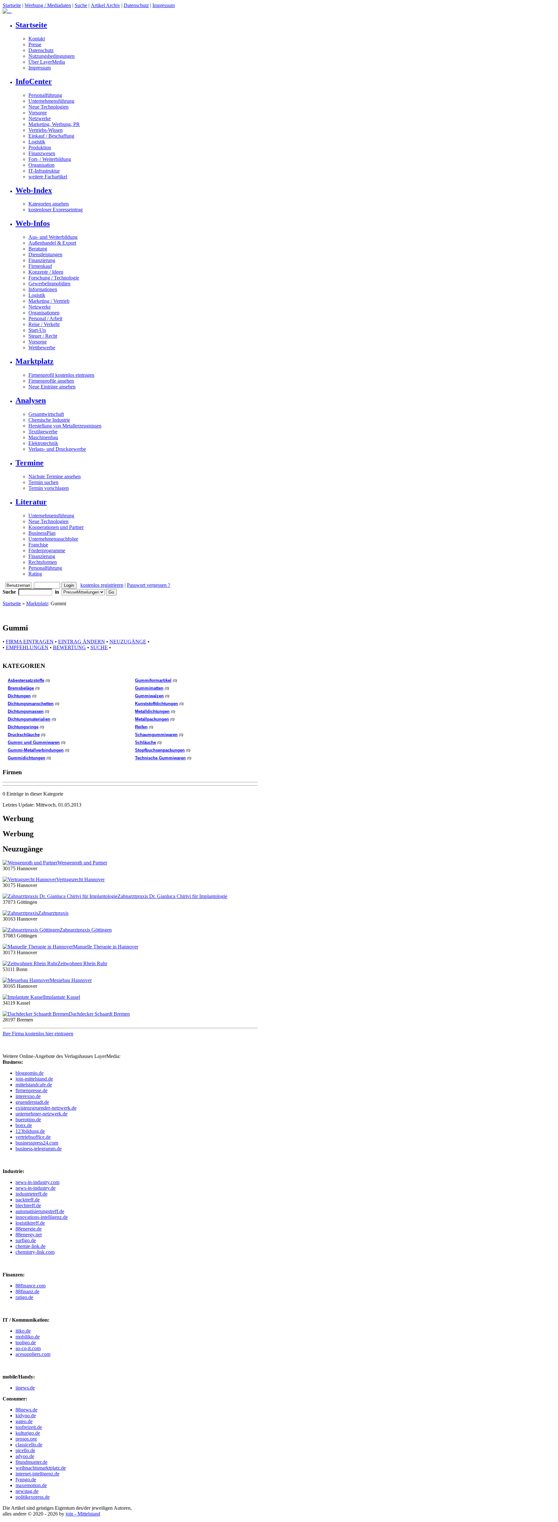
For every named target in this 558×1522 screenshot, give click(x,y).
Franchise (38, 544)
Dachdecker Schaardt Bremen (99, 1014)
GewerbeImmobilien (49, 283)
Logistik (36, 141)
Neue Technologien (48, 107)
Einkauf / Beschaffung (51, 136)
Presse (34, 44)
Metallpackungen (152, 719)
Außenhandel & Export (52, 243)
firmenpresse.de (31, 1090)
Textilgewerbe (42, 431)
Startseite (12, 5)
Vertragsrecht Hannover (80, 879)
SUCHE (99, 647)
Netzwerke (39, 118)
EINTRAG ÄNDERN (81, 641)
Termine (30, 463)
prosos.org (26, 1439)
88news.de (26, 1409)
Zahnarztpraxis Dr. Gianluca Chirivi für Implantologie (172, 896)
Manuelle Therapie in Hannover (105, 946)
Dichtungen (19, 695)
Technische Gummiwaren (160, 758)
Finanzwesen (41, 153)
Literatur (31, 502)
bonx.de (24, 1125)
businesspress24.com (37, 1143)
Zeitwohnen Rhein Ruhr (82, 963)
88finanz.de (27, 1291)
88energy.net (29, 1234)
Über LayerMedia (46, 62)
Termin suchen (43, 482)
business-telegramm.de (39, 1148)
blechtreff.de (28, 1205)
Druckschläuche (24, 734)
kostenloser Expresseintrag (55, 209)
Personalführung (45, 95)
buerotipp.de (28, 1119)
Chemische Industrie (49, 420)
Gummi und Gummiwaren (34, 742)
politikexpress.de (33, 1497)
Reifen (141, 726)
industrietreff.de (31, 1194)
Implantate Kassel (62, 997)
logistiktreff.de (30, 1223)
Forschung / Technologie (53, 277)
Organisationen (43, 312)
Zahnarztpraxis (53, 913)
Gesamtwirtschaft (46, 414)
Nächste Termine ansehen (54, 476)
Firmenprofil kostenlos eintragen (61, 375)
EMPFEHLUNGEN (27, 647)
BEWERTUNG (69, 647)
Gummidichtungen (26, 758)
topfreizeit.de (29, 1427)
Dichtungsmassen (26, 711)
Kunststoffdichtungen (156, 703)
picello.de (25, 1450)
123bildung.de (30, 1131)
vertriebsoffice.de (33, 1137)
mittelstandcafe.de (34, 1084)
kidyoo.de (26, 1415)
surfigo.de (26, 1240)
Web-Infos (33, 223)
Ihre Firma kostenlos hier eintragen (38, 1033)
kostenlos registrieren (101, 585)
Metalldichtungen (152, 711)
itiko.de (23, 1331)
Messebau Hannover (71, 980)
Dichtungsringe (23, 726)
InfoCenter (34, 81)
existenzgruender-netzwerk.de (46, 1108)
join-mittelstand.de (34, 1079)
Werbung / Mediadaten (48, 5)
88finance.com (31, 1285)
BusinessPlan (42, 533)
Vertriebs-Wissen (45, 130)
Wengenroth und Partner (82, 862)
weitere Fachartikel (47, 176)
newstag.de (27, 1491)
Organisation (41, 165)
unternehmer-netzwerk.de (41, 1113)
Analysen (31, 400)
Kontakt (36, 38)
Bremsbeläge (21, 688)
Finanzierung (41, 260)
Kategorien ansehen (48, 203)
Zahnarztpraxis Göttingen (86, 930)
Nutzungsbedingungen (51, 56)
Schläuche (145, 742)
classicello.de (29, 1444)
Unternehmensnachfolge (53, 539)
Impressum (163, 5)
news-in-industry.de (36, 1188)
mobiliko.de (28, 1336)
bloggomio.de (30, 1073)
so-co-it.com (28, 1348)
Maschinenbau (43, 437)
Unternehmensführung (51, 101)
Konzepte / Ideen (45, 272)
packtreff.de (28, 1199)
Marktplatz (35, 361)
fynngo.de (26, 1479)
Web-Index (34, 190)
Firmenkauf (40, 266)
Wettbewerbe (41, 347)
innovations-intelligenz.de (42, 1217)
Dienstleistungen (45, 254)
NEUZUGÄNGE (127, 641)
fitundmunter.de (31, 1462)
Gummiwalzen (149, 695)
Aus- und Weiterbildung (53, 237)
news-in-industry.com (37, 1182)
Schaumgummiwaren (156, 734)
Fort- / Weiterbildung (49, 159)
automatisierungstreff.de (40, 1211)
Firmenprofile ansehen (51, 381)
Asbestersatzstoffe (26, 680)
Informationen (42, 289)
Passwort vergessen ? (148, 585)
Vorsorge (37, 112)
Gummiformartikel (153, 680)
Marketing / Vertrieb (48, 301)
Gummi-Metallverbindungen (36, 750)
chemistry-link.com (35, 1252)
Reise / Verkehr (44, 324)
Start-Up (37, 330)
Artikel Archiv (105, 5)
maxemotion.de (31, 1485)
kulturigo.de (28, 1433)
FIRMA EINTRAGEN (30, 641)
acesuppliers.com (33, 1354)
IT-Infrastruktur (44, 171)
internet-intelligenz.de (37, 1473)
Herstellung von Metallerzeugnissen (64, 425)
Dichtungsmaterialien (29, 719)
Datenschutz (136, 5)
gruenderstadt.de (32, 1102)
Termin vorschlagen (48, 488)
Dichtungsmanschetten (31, 703)
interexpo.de (28, 1096)
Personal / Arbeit (45, 318)
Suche (81, 5)
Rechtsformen (42, 562)
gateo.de (24, 1421)
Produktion (39, 147)
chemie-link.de (31, 1246)
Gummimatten (149, 688)
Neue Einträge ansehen (52, 386)
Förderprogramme (46, 550)
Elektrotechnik (43, 443)
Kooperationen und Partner (56, 527)
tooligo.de (26, 1342)
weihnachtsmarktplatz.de (41, 1468)
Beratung (37, 248)
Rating (35, 573)
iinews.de (25, 1387)
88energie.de (29, 1228)
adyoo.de (25, 1456)
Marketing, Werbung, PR (54, 124)
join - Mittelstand (83, 1514)
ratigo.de (24, 1297)
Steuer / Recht (42, 336)
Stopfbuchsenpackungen (160, 750)
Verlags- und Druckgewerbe (57, 449)
